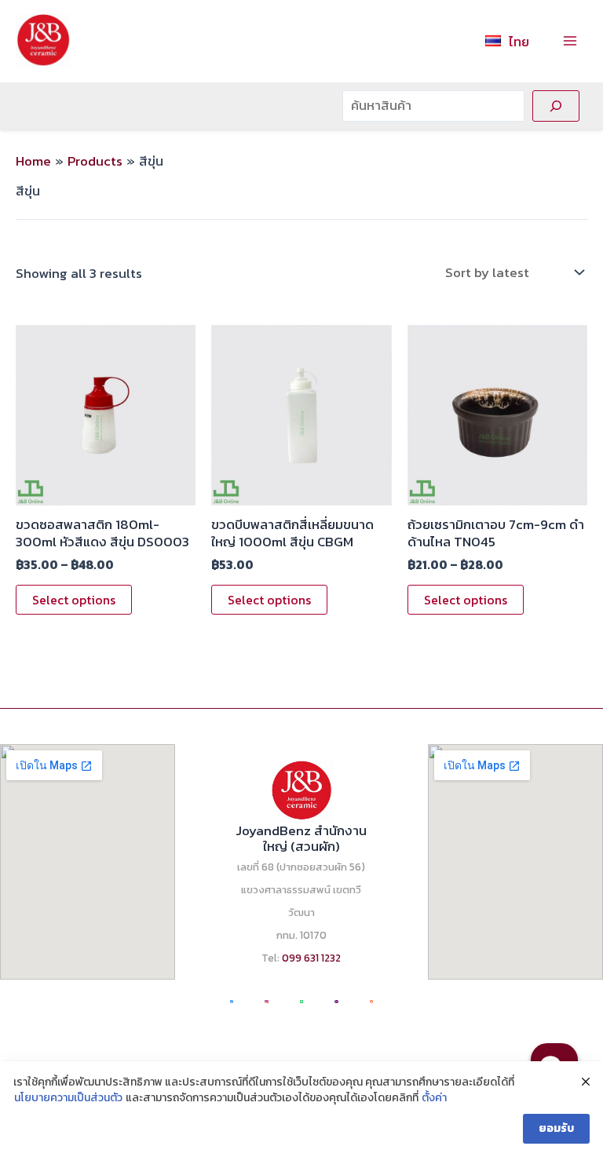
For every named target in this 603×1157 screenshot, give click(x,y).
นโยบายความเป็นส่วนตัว (68, 1098)
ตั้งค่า (434, 1098)
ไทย (519, 41)
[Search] (555, 106)
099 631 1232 (311, 957)
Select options (73, 599)
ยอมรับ (556, 1128)
